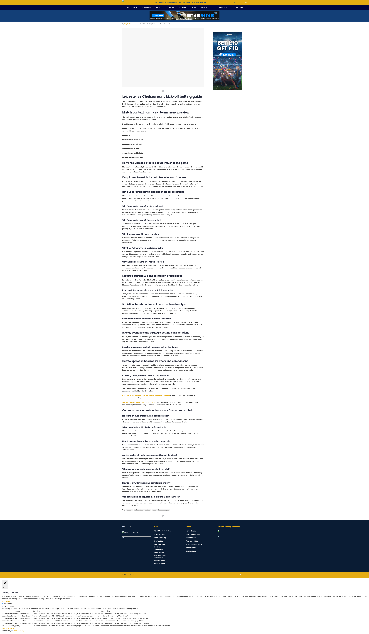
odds (154, 510)
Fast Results (146, 7)
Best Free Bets (159, 544)
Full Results (160, 7)
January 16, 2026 (139, 24)
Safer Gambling (160, 538)
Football (182, 7)
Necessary (8, 604)
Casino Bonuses (222, 7)
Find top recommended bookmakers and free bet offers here (146, 395)
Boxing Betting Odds (194, 544)
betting (129, 510)
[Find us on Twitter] (234, 2)
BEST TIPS (182, 2)
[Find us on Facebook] (231, 2)
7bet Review (157, 547)
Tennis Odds (191, 548)
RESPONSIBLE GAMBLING (199, 2)
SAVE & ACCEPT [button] (8, 628)
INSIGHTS (188, 2)
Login (245, 2)
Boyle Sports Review (160, 555)
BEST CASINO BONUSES (171, 2)
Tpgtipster (127, 24)
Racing (171, 7)
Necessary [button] (6, 601)
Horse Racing (191, 531)
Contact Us (158, 541)
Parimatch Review (159, 560)
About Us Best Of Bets (162, 531)
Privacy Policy (159, 534)
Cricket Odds (191, 551)
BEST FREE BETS (159, 2)
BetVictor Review (159, 552)
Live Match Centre (130, 7)
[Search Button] (246, 7)
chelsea (147, 510)
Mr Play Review (158, 558)
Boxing (193, 7)
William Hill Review (159, 563)
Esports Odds (191, 538)
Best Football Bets (193, 534)
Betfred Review (158, 550)
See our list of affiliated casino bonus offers (139, 402)
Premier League (163, 510)
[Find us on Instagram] (239, 2)
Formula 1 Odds (192, 541)
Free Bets (239, 7)
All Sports (204, 7)
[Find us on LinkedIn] (237, 2)
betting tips (139, 510)
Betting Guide (151, 24)
